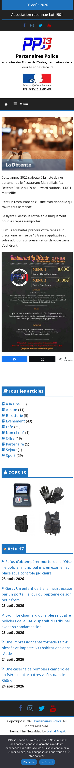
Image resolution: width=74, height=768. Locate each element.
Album (11, 409)
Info (9, 426)
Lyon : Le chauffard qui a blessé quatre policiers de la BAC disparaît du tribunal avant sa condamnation (36, 621)
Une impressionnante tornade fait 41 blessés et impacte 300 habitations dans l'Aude (36, 648)
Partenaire (15, 444)
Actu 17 (15, 549)
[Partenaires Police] (6, 104)
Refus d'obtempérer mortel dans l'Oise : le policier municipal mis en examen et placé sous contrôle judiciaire (37, 567)
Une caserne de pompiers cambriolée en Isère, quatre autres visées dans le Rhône (35, 675)
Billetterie (14, 415)
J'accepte (29, 762)
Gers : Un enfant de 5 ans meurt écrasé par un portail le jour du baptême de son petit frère (37, 594)
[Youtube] (49, 25)
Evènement (15, 421)
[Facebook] (24, 25)
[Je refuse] (69, 751)
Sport (11, 455)
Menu (23, 104)
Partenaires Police (37, 56)
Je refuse (47, 762)
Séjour (11, 449)
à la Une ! (14, 404)
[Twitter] (40, 25)
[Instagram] (32, 25)
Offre (10, 438)
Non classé (15, 432)
